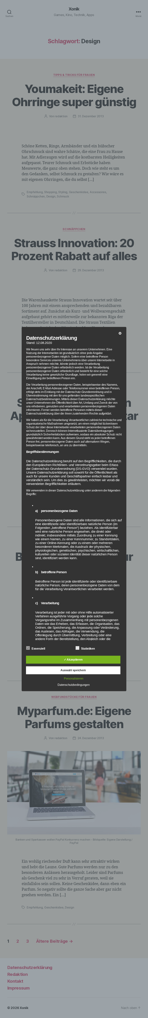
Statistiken (88, 648)
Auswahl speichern (73, 670)
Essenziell (39, 648)
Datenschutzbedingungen (74, 684)
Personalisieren (73, 678)
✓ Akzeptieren (73, 659)
